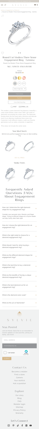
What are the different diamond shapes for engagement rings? (17, 256)
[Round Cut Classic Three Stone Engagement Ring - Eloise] (29, 175)
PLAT (24, 83)
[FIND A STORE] (37, 5)
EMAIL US (24, 107)
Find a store (19, 374)
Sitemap (19, 407)
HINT (15, 107)
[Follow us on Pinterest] (13, 425)
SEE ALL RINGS (19, 157)
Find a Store (19, 94)
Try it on (19, 98)
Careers (19, 377)
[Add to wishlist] (35, 5)
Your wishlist (19, 380)
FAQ (19, 401)
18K (19, 83)
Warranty (19, 413)
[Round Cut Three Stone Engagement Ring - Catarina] (10, 175)
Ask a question (19, 383)
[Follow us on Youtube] (31, 425)
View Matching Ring (19, 102)
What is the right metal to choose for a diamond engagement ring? (16, 236)
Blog (19, 398)
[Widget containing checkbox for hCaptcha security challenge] (16, 352)
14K (15, 83)
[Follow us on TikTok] (18, 426)
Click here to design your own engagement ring (19, 1)
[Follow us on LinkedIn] (26, 425)
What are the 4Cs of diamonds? (13, 303)
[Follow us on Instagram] (8, 425)
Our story (19, 395)
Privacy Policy (19, 410)
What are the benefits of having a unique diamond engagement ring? (16, 276)
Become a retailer (19, 372)
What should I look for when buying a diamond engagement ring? (15, 246)
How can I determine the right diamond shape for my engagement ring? (16, 208)
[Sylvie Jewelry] (19, 5)
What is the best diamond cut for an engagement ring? (15, 286)
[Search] (5, 5)
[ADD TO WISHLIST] (2, 53)
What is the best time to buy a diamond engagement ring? (16, 266)
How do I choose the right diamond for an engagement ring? (17, 226)
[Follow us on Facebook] (22, 425)
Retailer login (19, 404)
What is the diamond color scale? (14, 295)
